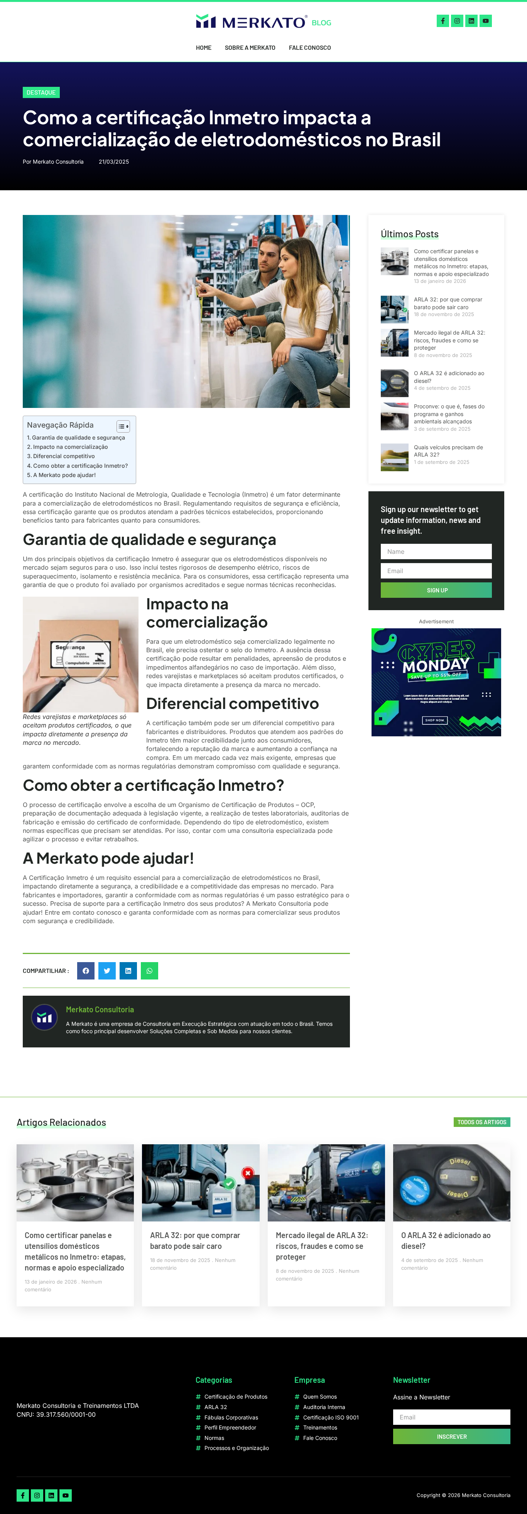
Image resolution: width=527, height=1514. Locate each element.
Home (203, 47)
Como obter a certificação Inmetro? (80, 465)
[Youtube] (486, 21)
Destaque (41, 92)
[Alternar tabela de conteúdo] (119, 426)
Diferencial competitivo (64, 456)
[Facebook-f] (443, 21)
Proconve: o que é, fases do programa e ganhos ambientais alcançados (449, 414)
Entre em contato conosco (83, 912)
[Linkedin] (471, 21)
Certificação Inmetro (58, 877)
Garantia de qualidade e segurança (78, 437)
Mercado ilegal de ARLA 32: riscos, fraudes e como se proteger (449, 340)
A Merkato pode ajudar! (64, 475)
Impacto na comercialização (70, 446)
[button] (86, 970)
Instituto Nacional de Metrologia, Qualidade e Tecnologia (157, 494)
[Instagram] (457, 21)
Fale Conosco (310, 47)
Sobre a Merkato (250, 47)
